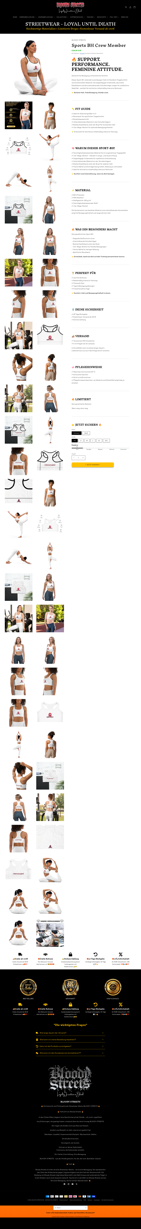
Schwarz (77, 433)
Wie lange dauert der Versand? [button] (53, 1033)
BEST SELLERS (28, 999)
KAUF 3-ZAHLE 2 (113, 999)
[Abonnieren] (85, 1208)
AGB (84, 1200)
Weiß (86, 433)
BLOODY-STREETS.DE (38, 1200)
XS (75, 440)
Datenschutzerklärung (76, 1200)
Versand (82, 53)
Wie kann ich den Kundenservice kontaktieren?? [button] (60, 1053)
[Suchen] (126, 7)
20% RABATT (70, 999)
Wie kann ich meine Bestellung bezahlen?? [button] (58, 1040)
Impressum (97, 1200)
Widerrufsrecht (63, 1200)
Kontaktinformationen (107, 1200)
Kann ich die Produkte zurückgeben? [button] (55, 1046)
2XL (106, 440)
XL (99, 440)
